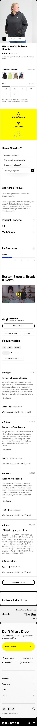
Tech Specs (8, 232)
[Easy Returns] (18, 134)
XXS (6, 89)
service (5, 353)
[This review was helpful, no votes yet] (22, 412)
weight (17, 347)
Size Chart (32, 84)
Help (4, 690)
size (10, 347)
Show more (15, 353)
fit (4, 347)
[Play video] (18, 294)
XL (14, 94)
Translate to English (10, 561)
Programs (6, 684)
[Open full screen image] (16, 21)
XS (14, 89)
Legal (4, 695)
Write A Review (18, 326)
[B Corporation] (33, 709)
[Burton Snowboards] (10, 723)
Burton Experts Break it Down (15, 39)
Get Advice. (31, 618)
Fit (3, 226)
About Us (5, 678)
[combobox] (13, 358)
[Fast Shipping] (18, 124)
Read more (7, 398)
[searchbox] (13, 333)
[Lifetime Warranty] (18, 115)
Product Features (12, 220)
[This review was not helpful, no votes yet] (28, 412)
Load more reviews (18, 582)
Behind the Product (12, 188)
